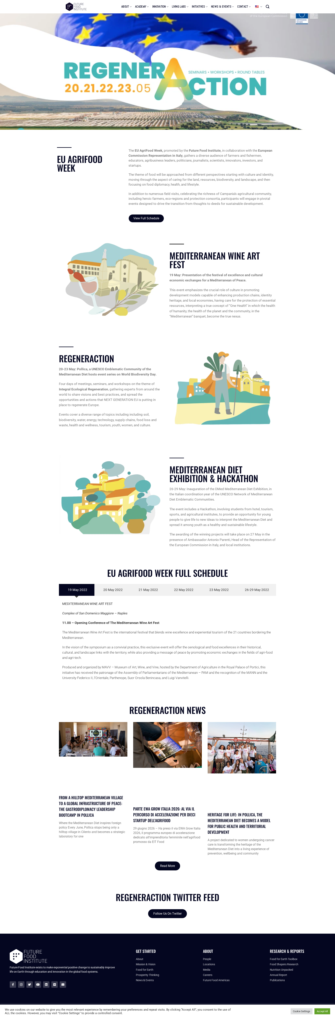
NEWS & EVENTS (221, 7)
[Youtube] (38, 984)
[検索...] (267, 7)
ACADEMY (140, 7)
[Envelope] (63, 984)
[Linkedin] (46, 984)
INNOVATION (159, 7)
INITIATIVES (198, 7)
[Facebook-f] (13, 984)
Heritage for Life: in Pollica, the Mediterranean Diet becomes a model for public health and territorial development (239, 823)
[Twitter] (29, 984)
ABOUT (125, 7)
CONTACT (242, 7)
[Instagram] (21, 984)
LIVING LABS (179, 7)
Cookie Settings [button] (301, 1011)
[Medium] (54, 984)
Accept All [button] (322, 1011)
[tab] (76, 590)
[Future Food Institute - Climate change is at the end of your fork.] (76, 7)
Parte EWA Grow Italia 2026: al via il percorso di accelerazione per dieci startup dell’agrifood (164, 814)
